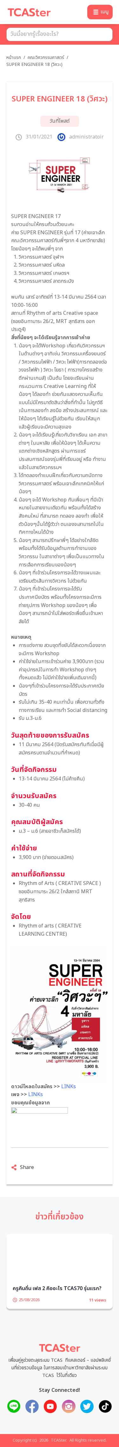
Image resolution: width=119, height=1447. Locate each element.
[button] (100, 12)
